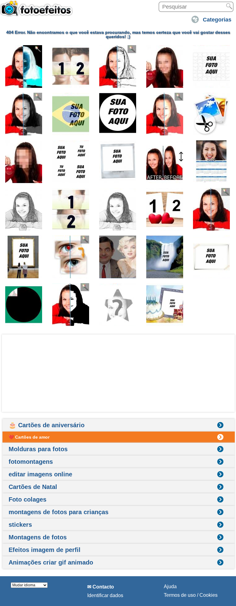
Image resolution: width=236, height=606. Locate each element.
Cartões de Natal (33, 486)
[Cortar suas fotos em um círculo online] (118, 114)
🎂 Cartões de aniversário (47, 425)
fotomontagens (31, 461)
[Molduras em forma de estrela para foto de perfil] (118, 304)
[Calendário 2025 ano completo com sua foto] (211, 161)
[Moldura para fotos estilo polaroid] (118, 161)
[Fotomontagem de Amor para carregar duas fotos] (165, 209)
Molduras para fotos (38, 449)
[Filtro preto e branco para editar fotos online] (24, 114)
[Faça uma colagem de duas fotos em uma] (71, 66)
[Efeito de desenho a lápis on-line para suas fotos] (118, 66)
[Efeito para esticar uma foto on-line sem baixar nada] (165, 161)
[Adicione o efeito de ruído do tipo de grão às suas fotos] (211, 209)
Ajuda (170, 586)
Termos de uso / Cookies (191, 595)
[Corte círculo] (24, 304)
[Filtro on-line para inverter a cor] (24, 66)
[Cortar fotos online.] (211, 114)
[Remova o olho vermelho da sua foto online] (71, 257)
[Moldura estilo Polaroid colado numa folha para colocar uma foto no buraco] (211, 257)
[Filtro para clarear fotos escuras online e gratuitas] (165, 114)
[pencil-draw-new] (24, 209)
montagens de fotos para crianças (58, 512)
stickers (20, 524)
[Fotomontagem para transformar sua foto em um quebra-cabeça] (211, 66)
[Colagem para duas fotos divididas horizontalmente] (71, 209)
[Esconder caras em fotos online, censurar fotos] (165, 66)
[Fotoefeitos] (38, 11)
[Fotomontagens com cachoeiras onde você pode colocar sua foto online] (165, 257)
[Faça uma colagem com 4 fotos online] (71, 161)
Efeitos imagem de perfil (45, 549)
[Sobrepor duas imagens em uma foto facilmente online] (118, 257)
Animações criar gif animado (51, 562)
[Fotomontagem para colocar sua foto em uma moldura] (24, 257)
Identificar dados (105, 595)
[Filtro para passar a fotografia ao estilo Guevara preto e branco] (71, 304)
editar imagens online (40, 474)
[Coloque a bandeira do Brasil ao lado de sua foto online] (71, 114)
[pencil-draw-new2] (118, 209)
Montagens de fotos (38, 537)
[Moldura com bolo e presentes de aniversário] (165, 304)
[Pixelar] (24, 161)
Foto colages (27, 499)
